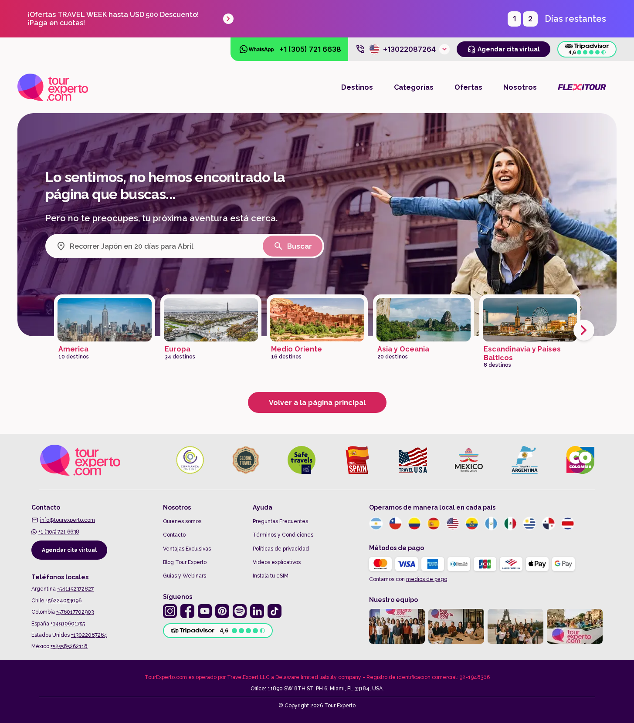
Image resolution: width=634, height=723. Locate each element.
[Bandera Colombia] (414, 523)
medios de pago (426, 579)
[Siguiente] (583, 330)
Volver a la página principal (317, 403)
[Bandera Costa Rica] (568, 523)
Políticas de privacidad (281, 549)
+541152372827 (75, 589)
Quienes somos (182, 521)
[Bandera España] (434, 523)
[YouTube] (205, 611)
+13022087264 (89, 635)
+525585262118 (69, 646)
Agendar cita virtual (69, 550)
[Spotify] (240, 611)
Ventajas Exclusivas (187, 549)
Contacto (174, 535)
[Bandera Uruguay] (529, 523)
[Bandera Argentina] (376, 523)
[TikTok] (274, 611)
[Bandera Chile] (395, 523)
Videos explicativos (277, 562)
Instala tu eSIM (270, 576)
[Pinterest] (222, 611)
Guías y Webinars (184, 576)
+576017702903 (75, 612)
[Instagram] (170, 611)
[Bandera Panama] (549, 523)
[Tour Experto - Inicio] (52, 87)
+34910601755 (68, 624)
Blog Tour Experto (185, 562)
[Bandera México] (510, 523)
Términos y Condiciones (283, 535)
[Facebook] (187, 611)
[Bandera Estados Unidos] (453, 523)
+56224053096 (63, 601)
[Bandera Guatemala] (491, 523)
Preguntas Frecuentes (280, 521)
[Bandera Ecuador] (472, 523)
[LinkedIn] (257, 611)
